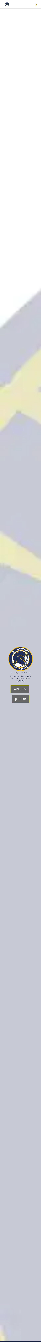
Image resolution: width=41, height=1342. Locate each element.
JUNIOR (20, 699)
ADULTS (20, 689)
